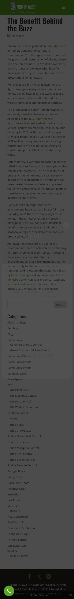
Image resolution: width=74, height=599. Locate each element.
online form (29, 319)
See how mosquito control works (37, 365)
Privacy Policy (41, 374)
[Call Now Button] (9, 591)
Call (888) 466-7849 (37, 355)
